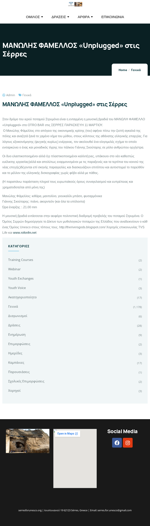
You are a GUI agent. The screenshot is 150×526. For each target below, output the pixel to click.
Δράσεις (14, 325)
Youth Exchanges (21, 278)
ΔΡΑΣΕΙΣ (59, 16)
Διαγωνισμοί (17, 316)
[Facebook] (117, 443)
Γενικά (136, 70)
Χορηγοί (14, 390)
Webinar (14, 269)
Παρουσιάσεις (19, 372)
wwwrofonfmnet (24, 232)
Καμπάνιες (16, 362)
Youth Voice (17, 288)
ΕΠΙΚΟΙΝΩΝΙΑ (112, 16)
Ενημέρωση (17, 334)
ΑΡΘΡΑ (84, 16)
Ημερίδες (15, 353)
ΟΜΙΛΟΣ (33, 16)
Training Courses (20, 260)
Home (123, 70)
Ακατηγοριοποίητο (22, 297)
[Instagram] (128, 443)
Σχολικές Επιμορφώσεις (26, 381)
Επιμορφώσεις (19, 344)
